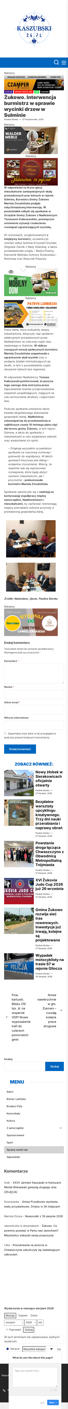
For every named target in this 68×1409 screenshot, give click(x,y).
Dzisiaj (29, 1329)
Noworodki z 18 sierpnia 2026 (44, 1216)
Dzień (34, 1315)
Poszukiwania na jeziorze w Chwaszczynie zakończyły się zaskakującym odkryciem (32, 1249)
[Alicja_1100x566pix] (31, 160)
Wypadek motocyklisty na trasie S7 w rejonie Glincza (49, 962)
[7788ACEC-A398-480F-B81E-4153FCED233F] (31, 128)
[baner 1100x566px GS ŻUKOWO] (31, 302)
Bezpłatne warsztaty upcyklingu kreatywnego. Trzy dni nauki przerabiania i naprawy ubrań (49, 814)
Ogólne (8, 92)
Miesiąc (10, 1315)
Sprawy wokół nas (24, 92)
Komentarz (11, 661)
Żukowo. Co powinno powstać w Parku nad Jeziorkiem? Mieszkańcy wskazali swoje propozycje (31, 1230)
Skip (42, 1402)
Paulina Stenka (11, 119)
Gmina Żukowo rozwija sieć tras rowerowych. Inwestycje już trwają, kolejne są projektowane (49, 925)
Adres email (12, 702)
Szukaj (8, 1059)
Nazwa (9, 686)
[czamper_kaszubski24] (34, 77)
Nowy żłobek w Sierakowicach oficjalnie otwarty (49, 778)
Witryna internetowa (16, 717)
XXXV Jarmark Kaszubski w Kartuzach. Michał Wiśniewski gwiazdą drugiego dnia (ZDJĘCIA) (33, 1187)
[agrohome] (31, 270)
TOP (36, 92)
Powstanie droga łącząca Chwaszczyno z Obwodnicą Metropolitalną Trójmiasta (49, 854)
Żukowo (45, 92)
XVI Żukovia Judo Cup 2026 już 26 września (49, 884)
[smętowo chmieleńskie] (31, 610)
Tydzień (22, 1315)
